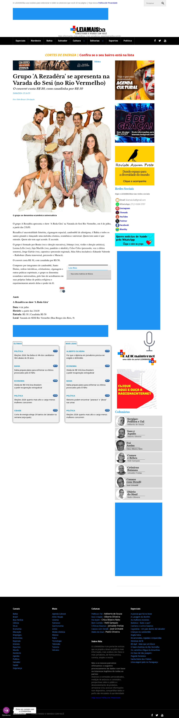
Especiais (20, 40)
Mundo (16, 650)
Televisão (56, 644)
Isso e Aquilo (96, 617)
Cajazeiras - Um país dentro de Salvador (148, 629)
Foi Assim (95, 620)
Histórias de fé (137, 641)
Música (55, 635)
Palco (54, 638)
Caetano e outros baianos (142, 626)
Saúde (15, 665)
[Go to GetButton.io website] (6, 715)
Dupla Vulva (136, 635)
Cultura (77, 40)
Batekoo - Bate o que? (140, 623)
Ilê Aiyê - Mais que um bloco (143, 644)
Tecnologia (56, 641)
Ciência (16, 623)
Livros (54, 629)
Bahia (49, 40)
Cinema (55, 620)
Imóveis (16, 644)
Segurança (17, 668)
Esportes (113, 40)
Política (128, 40)
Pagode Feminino (138, 656)
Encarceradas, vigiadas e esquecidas (146, 638)
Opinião (16, 656)
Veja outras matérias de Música (82, 274)
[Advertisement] (61, 14)
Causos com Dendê (99, 629)
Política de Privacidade (107, 3)
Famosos (56, 623)
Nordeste (36, 40)
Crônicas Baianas (98, 626)
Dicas (15, 626)
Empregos (17, 635)
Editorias (94, 40)
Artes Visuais (57, 617)
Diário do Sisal (97, 632)
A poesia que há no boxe (141, 614)
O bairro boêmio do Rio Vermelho (145, 647)
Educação (17, 632)
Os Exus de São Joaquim (141, 653)
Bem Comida (97, 623)
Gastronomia (57, 626)
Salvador (62, 40)
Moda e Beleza (58, 632)
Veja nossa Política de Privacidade (105, 697)
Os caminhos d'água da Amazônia (145, 650)
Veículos (55, 650)
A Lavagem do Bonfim (140, 617)
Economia (17, 629)
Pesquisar (163, 3)
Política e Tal (96, 614)
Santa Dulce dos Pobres (141, 659)
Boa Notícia (18, 620)
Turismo (55, 647)
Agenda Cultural (59, 614)
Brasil (15, 617)
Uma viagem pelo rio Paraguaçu (144, 662)
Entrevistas (17, 638)
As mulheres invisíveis (140, 620)
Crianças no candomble (141, 632)
